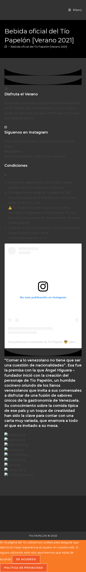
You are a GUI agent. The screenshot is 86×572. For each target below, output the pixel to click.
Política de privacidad (23, 567)
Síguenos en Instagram (26, 132)
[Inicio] (5, 46)
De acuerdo (26, 559)
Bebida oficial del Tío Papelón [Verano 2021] (39, 46)
